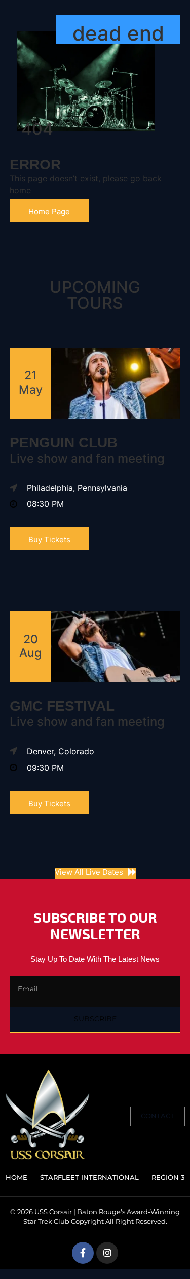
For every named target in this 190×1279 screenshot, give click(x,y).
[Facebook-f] (83, 1253)
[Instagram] (107, 1253)
